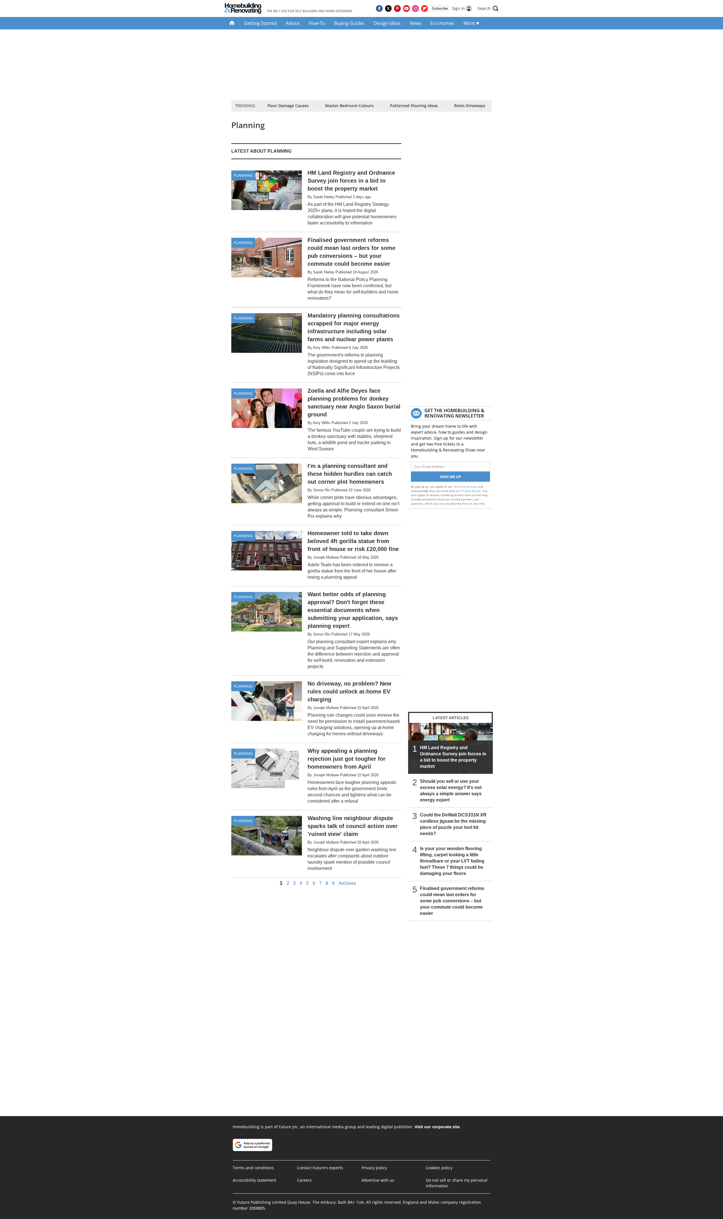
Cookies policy (439, 1167)
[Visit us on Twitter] (388, 8)
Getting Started (260, 23)
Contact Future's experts (320, 1167)
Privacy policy (374, 1167)
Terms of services (465, 487)
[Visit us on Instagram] (415, 8)
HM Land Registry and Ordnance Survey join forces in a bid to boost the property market (453, 757)
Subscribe (440, 8)
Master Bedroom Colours (349, 105)
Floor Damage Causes (288, 105)
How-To (317, 23)
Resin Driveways (469, 105)
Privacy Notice (471, 491)
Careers (304, 1180)
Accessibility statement (254, 1180)
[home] (232, 23)
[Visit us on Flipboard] (424, 8)
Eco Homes (442, 23)
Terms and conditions (253, 1167)
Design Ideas (387, 23)
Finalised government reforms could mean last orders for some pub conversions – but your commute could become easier (452, 901)
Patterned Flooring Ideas (414, 105)
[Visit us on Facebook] (379, 8)
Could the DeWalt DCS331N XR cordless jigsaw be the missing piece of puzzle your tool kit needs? (453, 824)
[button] (488, 8)
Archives (347, 883)
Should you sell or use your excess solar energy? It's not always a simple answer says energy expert (451, 790)
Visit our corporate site (437, 1126)
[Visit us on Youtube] (406, 8)
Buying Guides (349, 23)
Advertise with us (378, 1180)
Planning (243, 175)
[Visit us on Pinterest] (397, 8)
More (469, 23)
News (415, 23)
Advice (293, 23)
